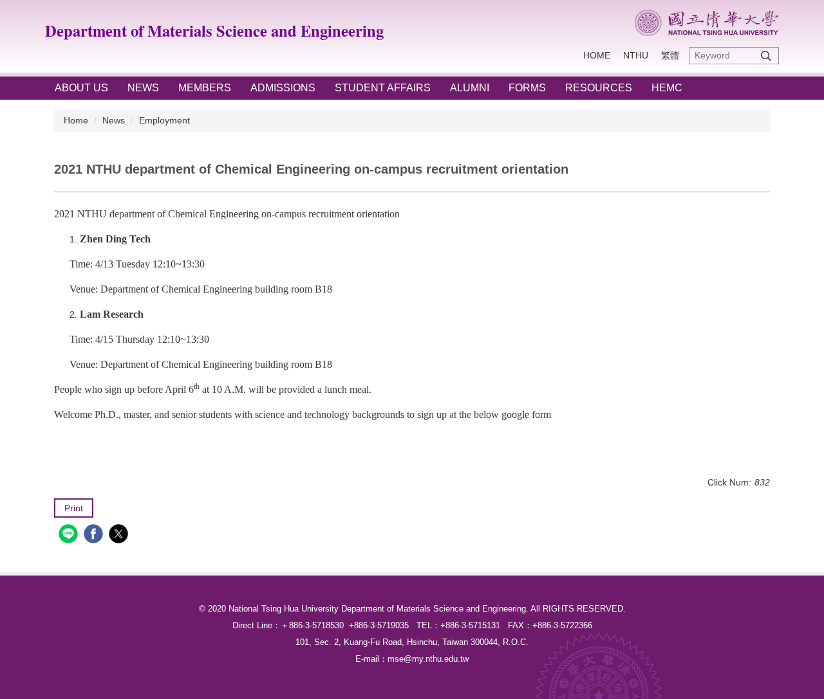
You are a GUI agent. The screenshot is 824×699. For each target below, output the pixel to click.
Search (766, 56)
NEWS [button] (143, 87)
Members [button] (204, 87)
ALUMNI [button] (469, 87)
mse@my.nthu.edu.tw (428, 659)
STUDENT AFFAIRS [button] (383, 87)
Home (596, 55)
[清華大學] (706, 23)
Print (73, 508)
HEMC (666, 87)
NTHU (635, 55)
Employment (164, 120)
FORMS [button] (527, 87)
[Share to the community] (70, 535)
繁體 (670, 55)
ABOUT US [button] (81, 87)
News (113, 120)
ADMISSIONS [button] (282, 87)
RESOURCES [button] (598, 87)
